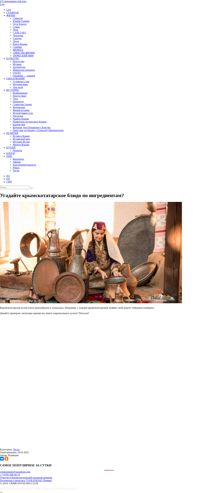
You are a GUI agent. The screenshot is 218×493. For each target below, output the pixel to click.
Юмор (16, 167)
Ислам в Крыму (21, 136)
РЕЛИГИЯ (12, 133)
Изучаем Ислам (21, 141)
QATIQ (17, 73)
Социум (17, 38)
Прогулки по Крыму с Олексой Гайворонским (38, 130)
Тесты (16, 170)
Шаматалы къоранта (24, 70)
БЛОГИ (10, 153)
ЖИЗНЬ (10, 15)
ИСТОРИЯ (12, 90)
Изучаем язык (20, 84)
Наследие (18, 116)
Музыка (17, 64)
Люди (16, 41)
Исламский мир (21, 139)
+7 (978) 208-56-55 (10, 474)
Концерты (18, 159)
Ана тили (18, 87)
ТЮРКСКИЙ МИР (23, 55)
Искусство (18, 61)
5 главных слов (21, 81)
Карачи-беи (19, 124)
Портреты (18, 101)
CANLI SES (19, 32)
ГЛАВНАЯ (12, 12)
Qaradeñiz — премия (24, 75)
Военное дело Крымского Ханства (31, 127)
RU (8, 176)
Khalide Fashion (21, 21)
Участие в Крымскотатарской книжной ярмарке (26, 477)
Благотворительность (24, 164)
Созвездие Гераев (22, 104)
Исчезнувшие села (23, 113)
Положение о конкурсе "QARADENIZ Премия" (26, 480)
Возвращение (20, 93)
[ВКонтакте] (2, 459)
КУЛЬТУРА (12, 58)
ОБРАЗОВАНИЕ (15, 78)
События (18, 18)
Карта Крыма (20, 44)
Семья (16, 27)
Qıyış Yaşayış (19, 24)
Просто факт (19, 95)
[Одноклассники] (6, 459)
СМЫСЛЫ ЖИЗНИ (24, 52)
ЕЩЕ (9, 156)
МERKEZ (18, 50)
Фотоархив (19, 107)
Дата (15, 98)
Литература (19, 67)
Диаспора (18, 35)
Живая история (21, 110)
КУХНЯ (10, 147)
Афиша (17, 162)
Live (2, 4)
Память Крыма (21, 118)
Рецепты (17, 150)
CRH (9, 181)
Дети (15, 29)
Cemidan (17, 47)
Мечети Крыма (21, 144)
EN (8, 178)
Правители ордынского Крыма (29, 121)
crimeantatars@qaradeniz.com (15, 471)
